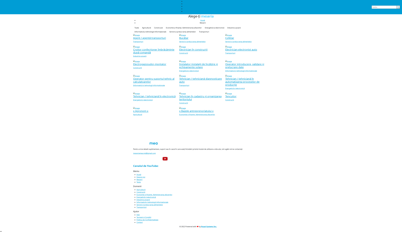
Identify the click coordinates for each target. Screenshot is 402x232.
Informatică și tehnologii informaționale (150, 32)
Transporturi (204, 32)
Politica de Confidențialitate (147, 220)
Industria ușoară (234, 28)
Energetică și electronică (214, 28)
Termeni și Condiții (144, 217)
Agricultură (146, 28)
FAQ (138, 215)
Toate (137, 28)
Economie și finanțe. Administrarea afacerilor (184, 28)
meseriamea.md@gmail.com (144, 153)
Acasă (202, 20)
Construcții (158, 28)
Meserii (186, 6)
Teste (185, 9)
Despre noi (187, 4)
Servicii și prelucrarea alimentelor (182, 32)
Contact (186, 11)
